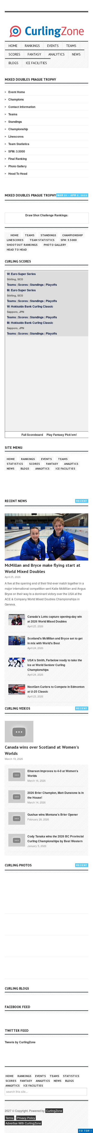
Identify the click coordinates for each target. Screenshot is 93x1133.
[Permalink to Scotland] (16, 640)
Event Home (16, 92)
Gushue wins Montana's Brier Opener (52, 814)
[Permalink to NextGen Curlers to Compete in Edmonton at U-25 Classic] (16, 689)
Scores (14, 54)
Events (53, 46)
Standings (15, 121)
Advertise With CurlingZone (23, 1123)
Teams (71, 46)
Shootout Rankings (22, 245)
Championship (18, 129)
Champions (16, 99)
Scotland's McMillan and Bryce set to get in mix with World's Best (55, 640)
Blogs (13, 63)
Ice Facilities (36, 63)
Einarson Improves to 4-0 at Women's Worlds (52, 773)
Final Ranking (17, 159)
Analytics (56, 54)
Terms (9, 1118)
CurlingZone (54, 1111)
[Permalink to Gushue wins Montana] (16, 818)
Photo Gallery (17, 166)
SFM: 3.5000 (16, 151)
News (76, 54)
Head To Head (17, 173)
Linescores (16, 136)
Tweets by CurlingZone (20, 1042)
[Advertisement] (46, 383)
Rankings (32, 46)
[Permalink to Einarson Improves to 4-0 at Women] (16, 774)
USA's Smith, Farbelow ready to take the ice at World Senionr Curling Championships (54, 665)
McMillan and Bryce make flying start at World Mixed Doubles (42, 568)
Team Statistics (18, 144)
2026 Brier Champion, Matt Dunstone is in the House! (55, 795)
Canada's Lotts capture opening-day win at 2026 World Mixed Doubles (54, 618)
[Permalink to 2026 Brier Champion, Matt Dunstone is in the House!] (16, 796)
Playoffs (51, 284)
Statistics (15, 464)
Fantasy (34, 54)
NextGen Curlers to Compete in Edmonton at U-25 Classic (55, 689)
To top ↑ (85, 1130)
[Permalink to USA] (16, 662)
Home (13, 46)
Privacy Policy (26, 1118)
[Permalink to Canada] (16, 619)
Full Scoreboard (32, 434)
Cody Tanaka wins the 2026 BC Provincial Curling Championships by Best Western (55, 838)
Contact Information (21, 107)
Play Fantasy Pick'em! (61, 434)
